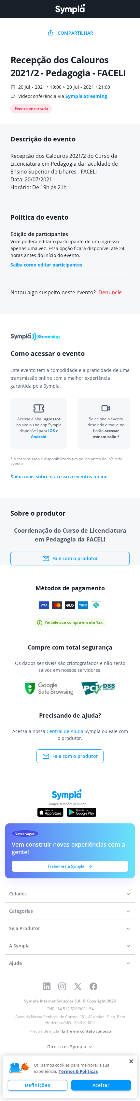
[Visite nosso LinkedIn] (46, 986)
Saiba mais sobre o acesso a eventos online (59, 477)
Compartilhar (75, 33)
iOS (52, 430)
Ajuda (15, 963)
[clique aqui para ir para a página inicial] (70, 9)
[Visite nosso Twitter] (78, 986)
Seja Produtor (24, 928)
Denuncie (110, 292)
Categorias (21, 911)
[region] (70, 1076)
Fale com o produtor (75, 558)
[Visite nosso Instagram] (62, 986)
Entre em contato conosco (86, 1031)
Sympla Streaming (86, 96)
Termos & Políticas (78, 1071)
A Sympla (19, 946)
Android (39, 436)
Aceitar (101, 1085)
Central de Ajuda (65, 731)
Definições (37, 1085)
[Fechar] (131, 1061)
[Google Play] (81, 812)
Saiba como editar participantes (46, 265)
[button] (19, 1068)
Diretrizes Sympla (66, 1046)
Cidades (18, 893)
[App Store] (50, 812)
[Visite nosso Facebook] (93, 986)
